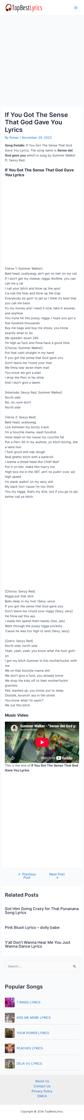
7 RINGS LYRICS (28, 1002)
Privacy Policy (42, 1091)
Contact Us (42, 1086)
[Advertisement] (42, 63)
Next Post (57, 875)
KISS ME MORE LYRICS (34, 1017)
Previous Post (27, 875)
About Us (42, 1081)
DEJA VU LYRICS (29, 1063)
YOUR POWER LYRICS (33, 1033)
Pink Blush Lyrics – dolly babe (32, 927)
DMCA (42, 1096)
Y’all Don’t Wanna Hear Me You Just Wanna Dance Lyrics (37, 944)
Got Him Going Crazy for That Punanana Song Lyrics (42, 910)
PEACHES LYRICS (30, 1048)
